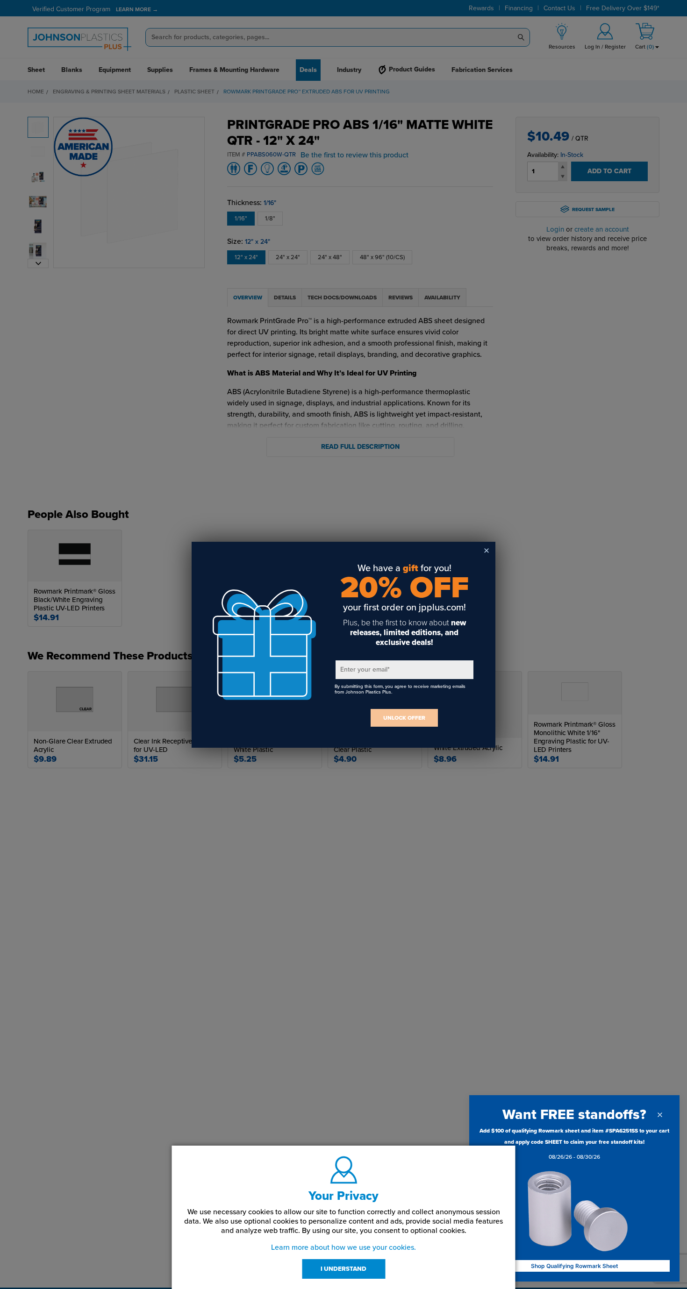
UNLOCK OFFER (404, 718)
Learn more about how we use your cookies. (343, 1247)
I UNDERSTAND (343, 1269)
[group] (574, 1145)
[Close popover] (660, 1115)
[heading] (574, 1114)
